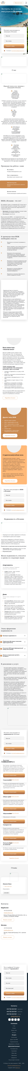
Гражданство (14, 1057)
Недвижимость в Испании (14, 1044)
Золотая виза (14, 1037)
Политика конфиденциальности (14, 1065)
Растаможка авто (14, 1048)
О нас (14, 1025)
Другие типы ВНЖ (14, 1039)
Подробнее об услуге (10, 397)
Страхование (14, 1050)
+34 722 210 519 (8, 910)
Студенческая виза (14, 1041)
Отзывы (14, 1028)
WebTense (17, 1067)
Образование (14, 1055)
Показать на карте (7, 919)
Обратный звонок (18, 2)
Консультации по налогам (14, 1059)
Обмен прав (14, 1053)
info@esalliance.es (8, 912)
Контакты (14, 1032)
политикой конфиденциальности (18, 50)
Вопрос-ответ (14, 1030)
